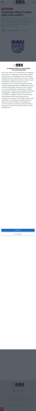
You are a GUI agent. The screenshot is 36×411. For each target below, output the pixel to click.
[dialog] (18, 205)
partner (14, 72)
